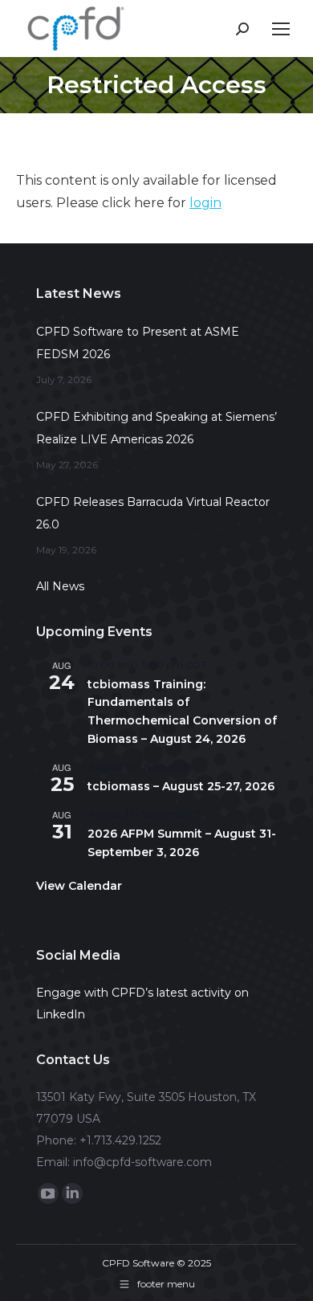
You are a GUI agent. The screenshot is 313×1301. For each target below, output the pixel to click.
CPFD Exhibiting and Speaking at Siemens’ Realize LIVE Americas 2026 (156, 428)
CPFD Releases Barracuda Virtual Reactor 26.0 (153, 513)
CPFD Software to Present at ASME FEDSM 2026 (137, 342)
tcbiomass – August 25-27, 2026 (180, 786)
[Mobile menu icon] (281, 29)
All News (60, 586)
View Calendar (79, 886)
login (205, 202)
